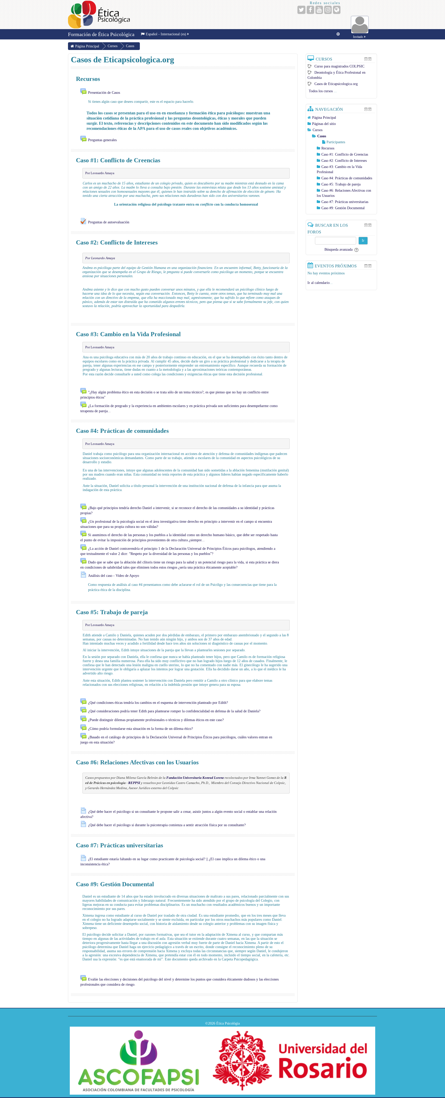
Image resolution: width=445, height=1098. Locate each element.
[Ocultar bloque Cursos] (365, 59)
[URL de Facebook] (310, 10)
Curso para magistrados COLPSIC (339, 66)
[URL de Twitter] (301, 10)
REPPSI (134, 783)
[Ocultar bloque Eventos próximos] (365, 265)
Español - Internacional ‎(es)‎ (166, 34)
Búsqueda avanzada (338, 249)
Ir (363, 240)
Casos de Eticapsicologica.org (336, 84)
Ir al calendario (318, 283)
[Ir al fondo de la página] (338, 34)
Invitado (358, 37)
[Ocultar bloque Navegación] (365, 109)
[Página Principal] (99, 14)
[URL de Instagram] (328, 10)
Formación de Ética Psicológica (101, 34)
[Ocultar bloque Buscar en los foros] (365, 225)
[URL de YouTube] (319, 10)
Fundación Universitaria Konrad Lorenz (195, 778)
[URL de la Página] (336, 10)
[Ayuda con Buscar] (356, 249)
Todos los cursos (321, 91)
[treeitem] (341, 117)
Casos (321, 136)
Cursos (317, 130)
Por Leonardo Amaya (99, 173)
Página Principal (324, 118)
